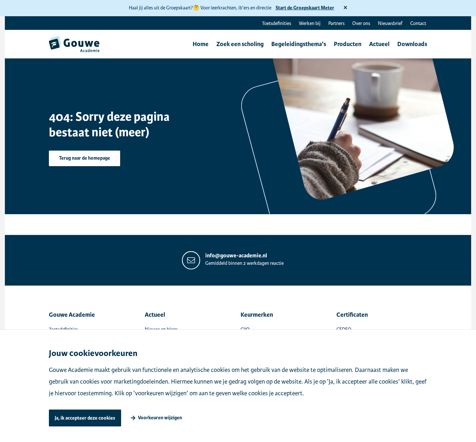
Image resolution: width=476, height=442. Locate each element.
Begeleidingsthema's (298, 44)
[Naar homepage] (74, 44)
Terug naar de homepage (84, 158)
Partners (336, 23)
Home (201, 44)
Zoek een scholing (240, 44)
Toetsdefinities (276, 23)
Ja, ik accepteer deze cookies (85, 418)
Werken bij (310, 23)
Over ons (361, 23)
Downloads (412, 44)
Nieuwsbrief (390, 23)
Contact (418, 23)
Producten (347, 44)
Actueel (379, 44)
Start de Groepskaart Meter (305, 8)
